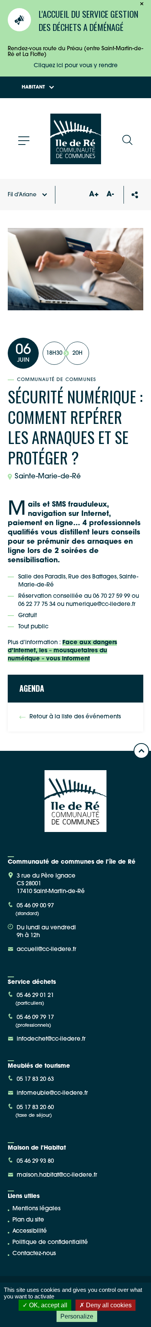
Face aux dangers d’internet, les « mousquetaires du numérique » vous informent (62, 651)
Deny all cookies (108, 1305)
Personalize (76, 1316)
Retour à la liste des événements (75, 717)
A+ (93, 194)
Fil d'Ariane (22, 195)
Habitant (33, 87)
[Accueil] (75, 161)
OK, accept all (47, 1305)
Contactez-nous (34, 1254)
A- (110, 194)
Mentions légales (36, 1209)
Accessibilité (29, 1231)
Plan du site (28, 1220)
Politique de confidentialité (50, 1242)
